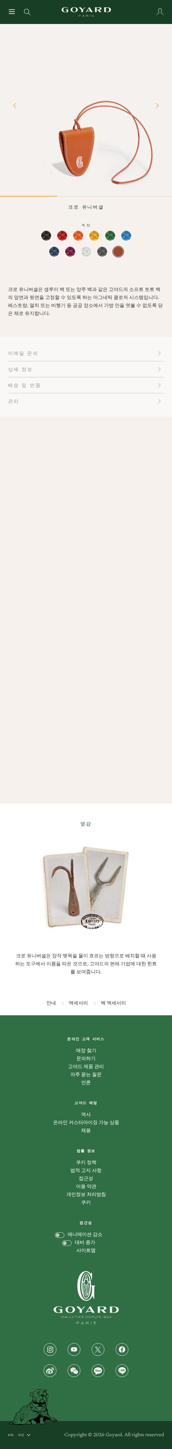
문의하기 (86, 1058)
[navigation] (12, 11)
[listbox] (86, 246)
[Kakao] (98, 1370)
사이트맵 (86, 1250)
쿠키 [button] (86, 1202)
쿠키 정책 (86, 1162)
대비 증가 (85, 1242)
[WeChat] (74, 1370)
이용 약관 (86, 1186)
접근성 (86, 1178)
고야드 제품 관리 (86, 1066)
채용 (86, 1130)
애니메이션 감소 (85, 1234)
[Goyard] (86, 1297)
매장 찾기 (86, 1050)
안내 (51, 1003)
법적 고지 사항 (86, 1170)
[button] (16, 110)
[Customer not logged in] (160, 11)
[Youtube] (74, 1349)
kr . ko (16, 1435)
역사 (86, 1114)
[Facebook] (122, 1349)
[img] (27, 11)
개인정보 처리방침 (86, 1194)
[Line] (122, 1370)
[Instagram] (50, 1349)
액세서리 (79, 1003)
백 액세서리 (113, 1003)
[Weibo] (50, 1370)
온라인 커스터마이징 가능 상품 (86, 1122)
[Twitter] (98, 1349)
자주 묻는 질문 (86, 1074)
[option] (46, 235)
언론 (86, 1082)
